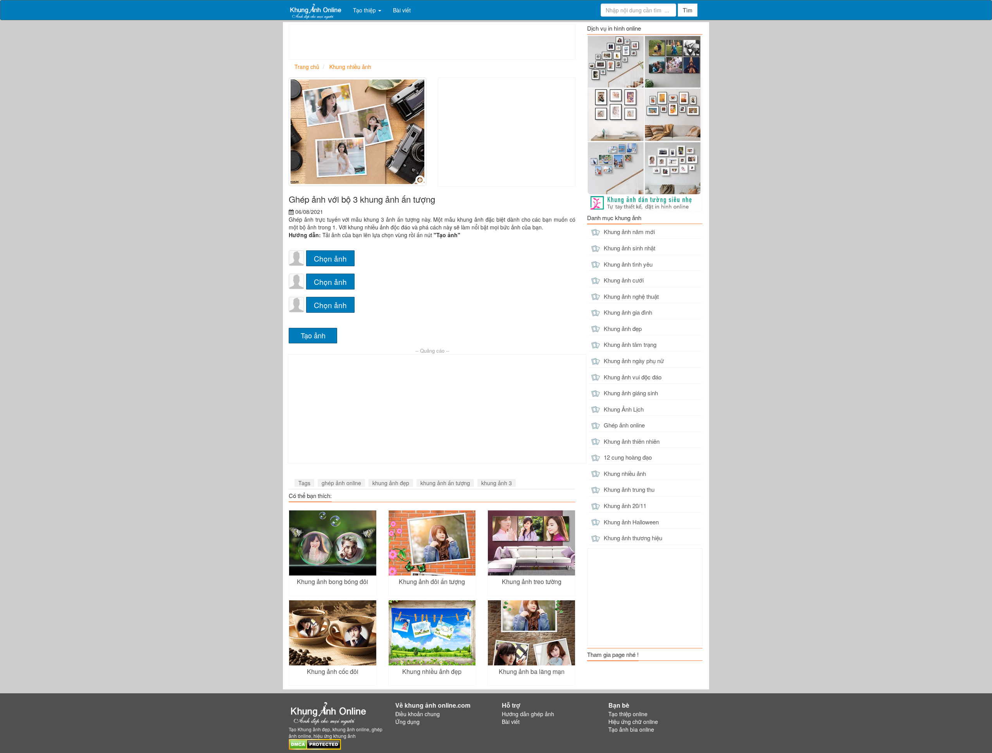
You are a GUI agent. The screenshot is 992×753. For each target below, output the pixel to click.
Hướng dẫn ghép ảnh (528, 714)
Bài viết (402, 10)
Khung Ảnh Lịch (623, 409)
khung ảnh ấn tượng (445, 483)
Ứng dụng (407, 721)
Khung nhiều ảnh (624, 473)
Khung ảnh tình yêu (627, 264)
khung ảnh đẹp (390, 483)
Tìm (687, 10)
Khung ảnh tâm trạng (629, 344)
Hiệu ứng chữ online (633, 721)
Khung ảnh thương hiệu (632, 538)
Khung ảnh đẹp (622, 328)
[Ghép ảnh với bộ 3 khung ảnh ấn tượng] (357, 132)
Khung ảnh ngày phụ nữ (633, 361)
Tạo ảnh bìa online (631, 729)
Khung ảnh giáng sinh (630, 393)
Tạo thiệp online (628, 714)
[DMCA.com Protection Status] (315, 744)
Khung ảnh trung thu (628, 489)
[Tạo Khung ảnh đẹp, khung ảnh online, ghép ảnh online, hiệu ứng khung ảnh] (315, 10)
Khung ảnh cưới (623, 280)
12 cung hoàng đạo (627, 457)
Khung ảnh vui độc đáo (631, 377)
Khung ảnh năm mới (628, 231)
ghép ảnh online (341, 483)
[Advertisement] (430, 41)
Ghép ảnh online (623, 425)
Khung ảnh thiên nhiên (631, 441)
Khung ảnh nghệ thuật (630, 296)
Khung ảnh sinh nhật (628, 248)
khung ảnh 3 (496, 483)
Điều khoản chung (417, 714)
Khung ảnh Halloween (630, 522)
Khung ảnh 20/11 (624, 505)
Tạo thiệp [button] (365, 10)
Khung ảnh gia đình (627, 312)
